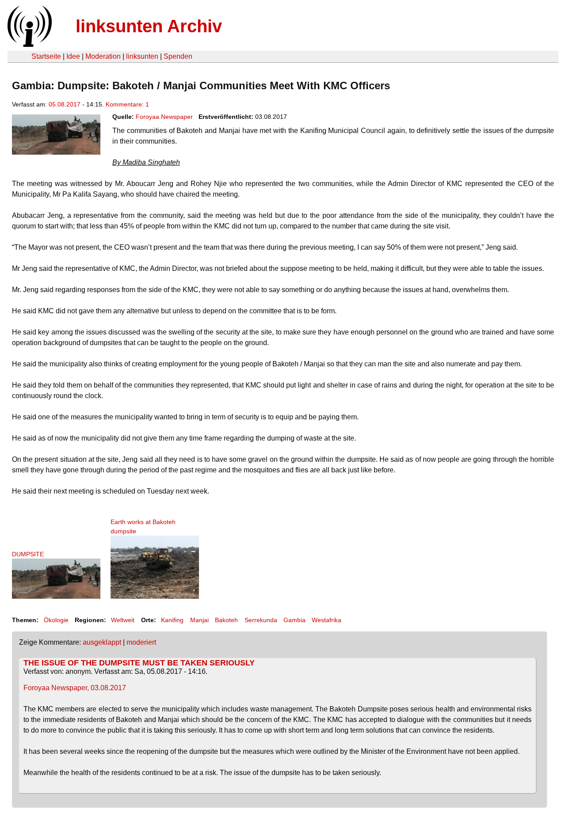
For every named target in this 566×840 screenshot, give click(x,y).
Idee (73, 56)
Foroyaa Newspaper (164, 116)
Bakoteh (226, 619)
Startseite (46, 56)
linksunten (142, 56)
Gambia (294, 619)
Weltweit (122, 619)
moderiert (141, 642)
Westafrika (326, 619)
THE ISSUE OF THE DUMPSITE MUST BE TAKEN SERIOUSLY (139, 662)
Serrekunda (261, 619)
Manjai (199, 619)
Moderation (103, 56)
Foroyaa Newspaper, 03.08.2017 (74, 688)
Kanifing (172, 619)
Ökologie (56, 619)
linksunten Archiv (149, 26)
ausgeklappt (102, 642)
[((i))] (28, 44)
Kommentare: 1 (127, 104)
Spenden (178, 56)
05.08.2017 (64, 104)
